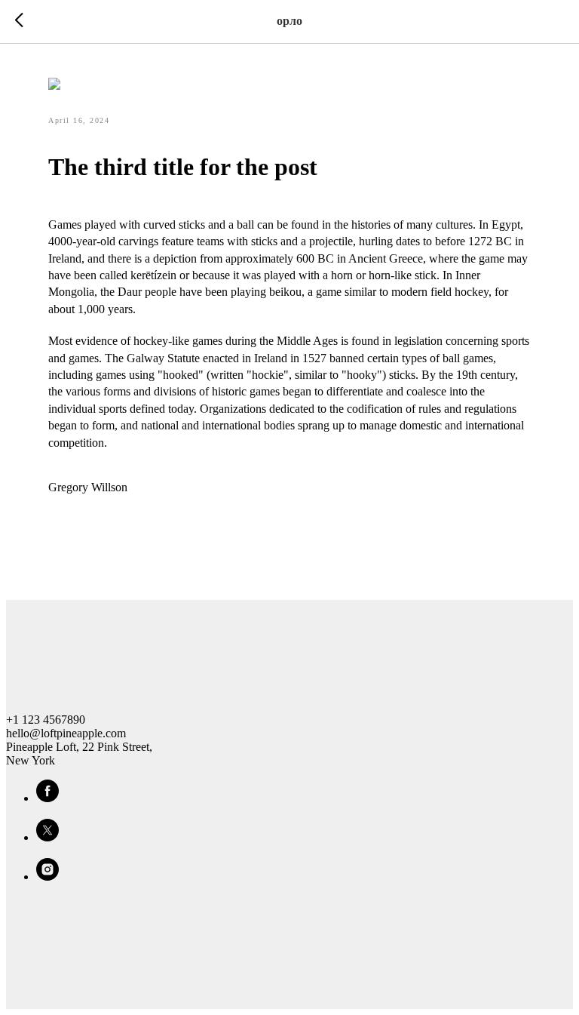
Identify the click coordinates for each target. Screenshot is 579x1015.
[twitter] (47, 837)
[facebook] (47, 798)
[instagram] (47, 876)
